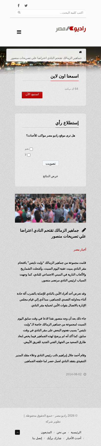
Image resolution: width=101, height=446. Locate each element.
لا (25, 154)
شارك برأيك (54, 438)
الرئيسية (76, 432)
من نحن (61, 432)
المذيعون (46, 432)
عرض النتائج (50, 176)
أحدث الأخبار (73, 438)
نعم (27, 148)
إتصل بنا (37, 438)
